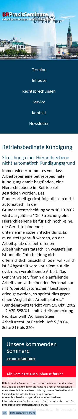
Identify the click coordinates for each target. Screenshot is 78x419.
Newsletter (39, 124)
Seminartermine (21, 359)
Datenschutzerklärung (22, 412)
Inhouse (39, 81)
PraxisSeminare (25, 15)
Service (39, 102)
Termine (39, 70)
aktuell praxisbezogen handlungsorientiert (27, 19)
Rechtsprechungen (39, 91)
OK (4, 412)
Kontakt (39, 113)
